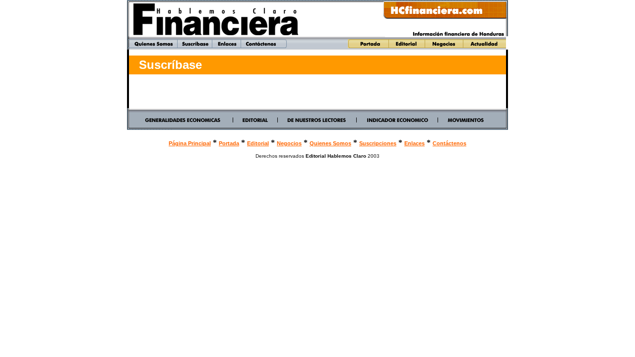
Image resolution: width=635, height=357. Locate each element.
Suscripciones (377, 143)
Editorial (258, 143)
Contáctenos (449, 143)
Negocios (289, 143)
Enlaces (414, 143)
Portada (229, 143)
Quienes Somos (330, 143)
